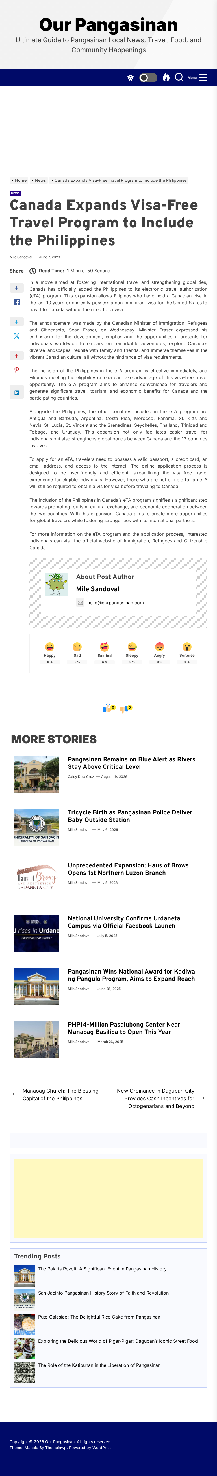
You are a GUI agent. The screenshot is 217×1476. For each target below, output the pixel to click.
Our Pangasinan (108, 24)
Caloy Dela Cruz (81, 776)
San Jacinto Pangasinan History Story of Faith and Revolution (103, 1293)
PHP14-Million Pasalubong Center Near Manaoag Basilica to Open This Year (124, 1028)
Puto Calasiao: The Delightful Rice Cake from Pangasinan (99, 1317)
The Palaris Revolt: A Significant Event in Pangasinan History (102, 1269)
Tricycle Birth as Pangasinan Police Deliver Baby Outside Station (130, 816)
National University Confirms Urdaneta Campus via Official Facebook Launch (124, 922)
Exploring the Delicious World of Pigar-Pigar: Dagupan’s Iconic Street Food (118, 1341)
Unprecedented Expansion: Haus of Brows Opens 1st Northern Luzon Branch (128, 869)
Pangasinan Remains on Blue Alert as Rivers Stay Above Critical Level (132, 763)
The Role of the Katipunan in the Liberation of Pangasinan (99, 1365)
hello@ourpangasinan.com (115, 602)
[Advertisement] (108, 129)
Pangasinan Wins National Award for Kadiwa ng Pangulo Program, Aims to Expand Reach (131, 975)
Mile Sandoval (21, 257)
